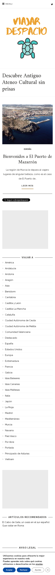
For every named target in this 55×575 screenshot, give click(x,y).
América (9, 262)
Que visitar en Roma (13, 525)
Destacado (11, 337)
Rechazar (24, 570)
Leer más (27, 186)
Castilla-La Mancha (15, 308)
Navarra (9, 430)
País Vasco (10, 436)
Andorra (9, 274)
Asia (7, 285)
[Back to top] (48, 568)
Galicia (8, 372)
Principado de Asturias (17, 453)
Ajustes (38, 570)
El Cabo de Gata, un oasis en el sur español (26, 522)
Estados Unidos (13, 349)
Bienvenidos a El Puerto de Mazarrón (27, 159)
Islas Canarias (12, 384)
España (27, 149)
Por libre (9, 442)
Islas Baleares (12, 378)
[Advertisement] (25, 229)
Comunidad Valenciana (17, 332)
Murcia (8, 424)
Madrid (9, 413)
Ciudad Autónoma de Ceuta (20, 320)
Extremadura (12, 361)
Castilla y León (13, 303)
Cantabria (10, 297)
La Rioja (9, 407)
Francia (9, 366)
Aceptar (9, 570)
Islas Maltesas (12, 389)
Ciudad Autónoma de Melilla (20, 326)
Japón (8, 401)
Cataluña (10, 314)
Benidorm (10, 291)
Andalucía (10, 268)
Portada (9, 447)
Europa (9, 355)
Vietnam (9, 459)
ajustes (39, 564)
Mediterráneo (12, 418)
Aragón (9, 280)
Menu (9, 4)
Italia (7, 395)
